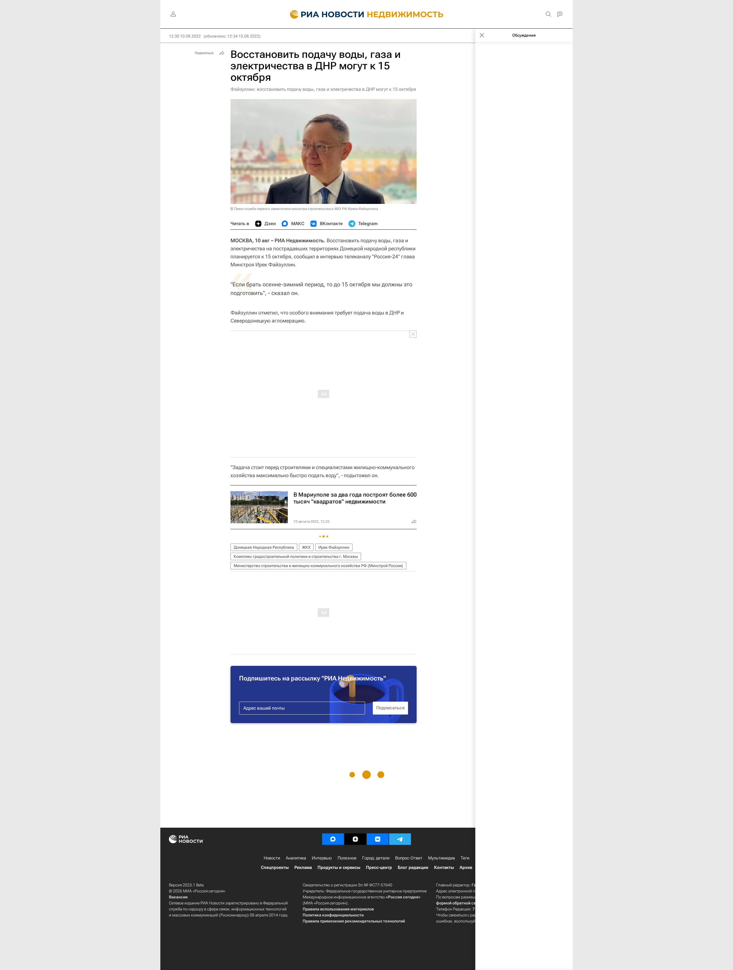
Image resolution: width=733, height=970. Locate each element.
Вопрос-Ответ (408, 858)
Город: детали (375, 858)
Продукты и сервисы (339, 867)
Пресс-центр (379, 867)
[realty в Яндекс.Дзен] (355, 839)
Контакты (444, 867)
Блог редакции (413, 867)
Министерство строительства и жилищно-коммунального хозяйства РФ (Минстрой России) (318, 565)
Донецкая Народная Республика (264, 547)
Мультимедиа (441, 858)
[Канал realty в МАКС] (333, 839)
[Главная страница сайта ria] (323, 14)
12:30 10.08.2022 (185, 36)
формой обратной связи (459, 903)
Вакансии (178, 897)
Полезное (347, 858)
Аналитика (296, 858)
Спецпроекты (275, 867)
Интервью (322, 858)
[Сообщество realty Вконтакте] (378, 839)
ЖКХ (306, 547)
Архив (466, 867)
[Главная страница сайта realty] (366, 14)
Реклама (303, 867)
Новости (272, 858)
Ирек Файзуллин (333, 547)
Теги (465, 858)
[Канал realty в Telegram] (400, 839)
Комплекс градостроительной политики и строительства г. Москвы (296, 556)
